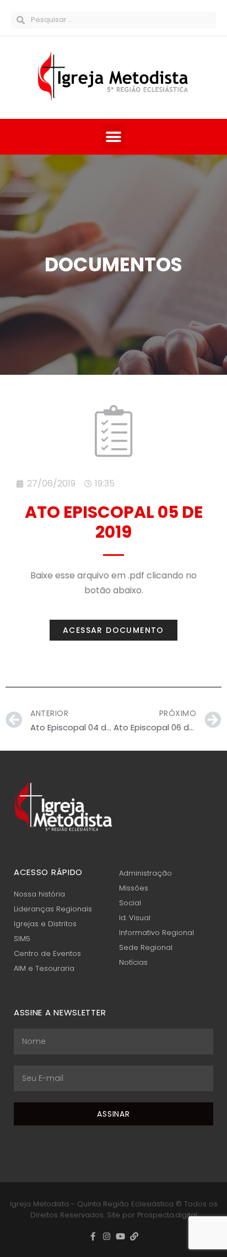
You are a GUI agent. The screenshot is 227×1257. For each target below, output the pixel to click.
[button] (113, 136)
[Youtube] (120, 1236)
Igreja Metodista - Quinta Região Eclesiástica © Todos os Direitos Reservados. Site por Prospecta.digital (114, 1210)
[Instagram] (106, 1236)
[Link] (134, 1236)
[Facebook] (93, 1236)
